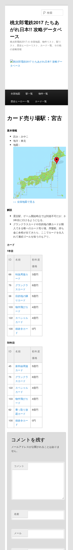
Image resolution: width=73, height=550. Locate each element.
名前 (16, 514)
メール (18, 533)
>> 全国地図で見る (24, 201)
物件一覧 (43, 93)
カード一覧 (41, 101)
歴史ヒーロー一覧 (20, 101)
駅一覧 (29, 93)
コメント (19, 466)
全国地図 (15, 93)
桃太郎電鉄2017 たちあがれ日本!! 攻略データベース (36, 29)
